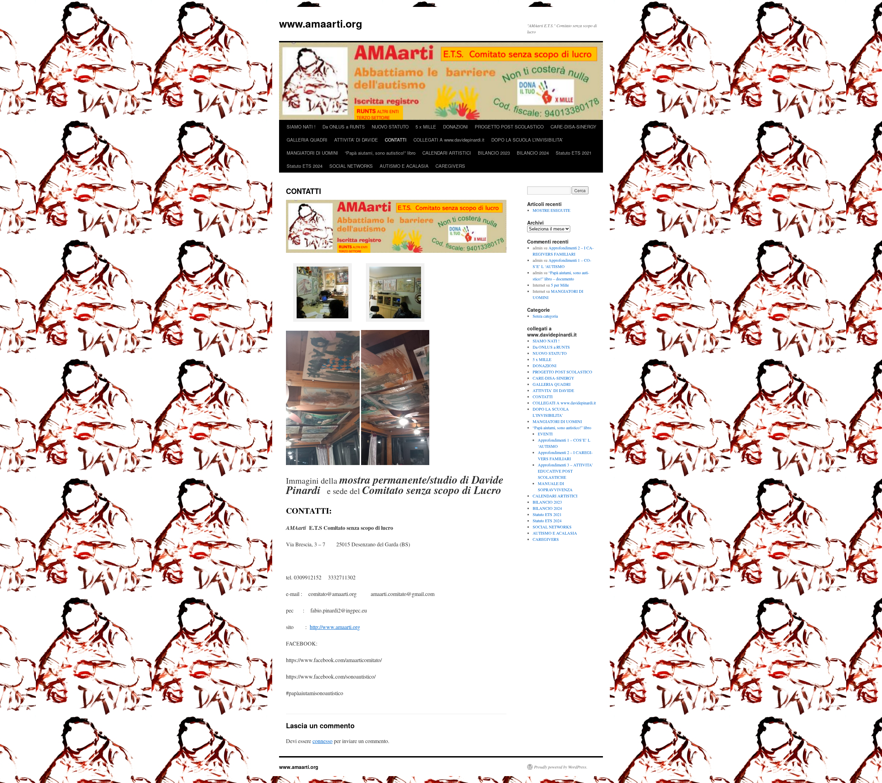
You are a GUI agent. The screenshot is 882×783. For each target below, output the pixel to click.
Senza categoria (545, 316)
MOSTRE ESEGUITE (551, 210)
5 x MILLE (426, 126)
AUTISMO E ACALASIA (404, 166)
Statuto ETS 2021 (574, 153)
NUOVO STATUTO (390, 126)
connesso (322, 740)
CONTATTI (396, 139)
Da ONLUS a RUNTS (343, 126)
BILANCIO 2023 (494, 153)
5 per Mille (560, 285)
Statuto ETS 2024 (304, 166)
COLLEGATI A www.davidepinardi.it (448, 139)
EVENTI (545, 433)
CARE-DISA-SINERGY (573, 126)
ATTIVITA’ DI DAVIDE (356, 139)
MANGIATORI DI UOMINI (312, 153)
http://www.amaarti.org (335, 626)
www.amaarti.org (320, 23)
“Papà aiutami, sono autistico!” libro (380, 153)
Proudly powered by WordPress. (560, 767)
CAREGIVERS (450, 166)
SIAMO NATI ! (301, 126)
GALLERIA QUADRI (307, 139)
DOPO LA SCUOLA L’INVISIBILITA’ (527, 139)
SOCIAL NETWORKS (351, 166)
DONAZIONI (455, 126)
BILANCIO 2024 (533, 153)
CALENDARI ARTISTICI (446, 153)
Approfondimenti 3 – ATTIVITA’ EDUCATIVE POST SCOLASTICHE (565, 471)
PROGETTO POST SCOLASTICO (509, 126)
